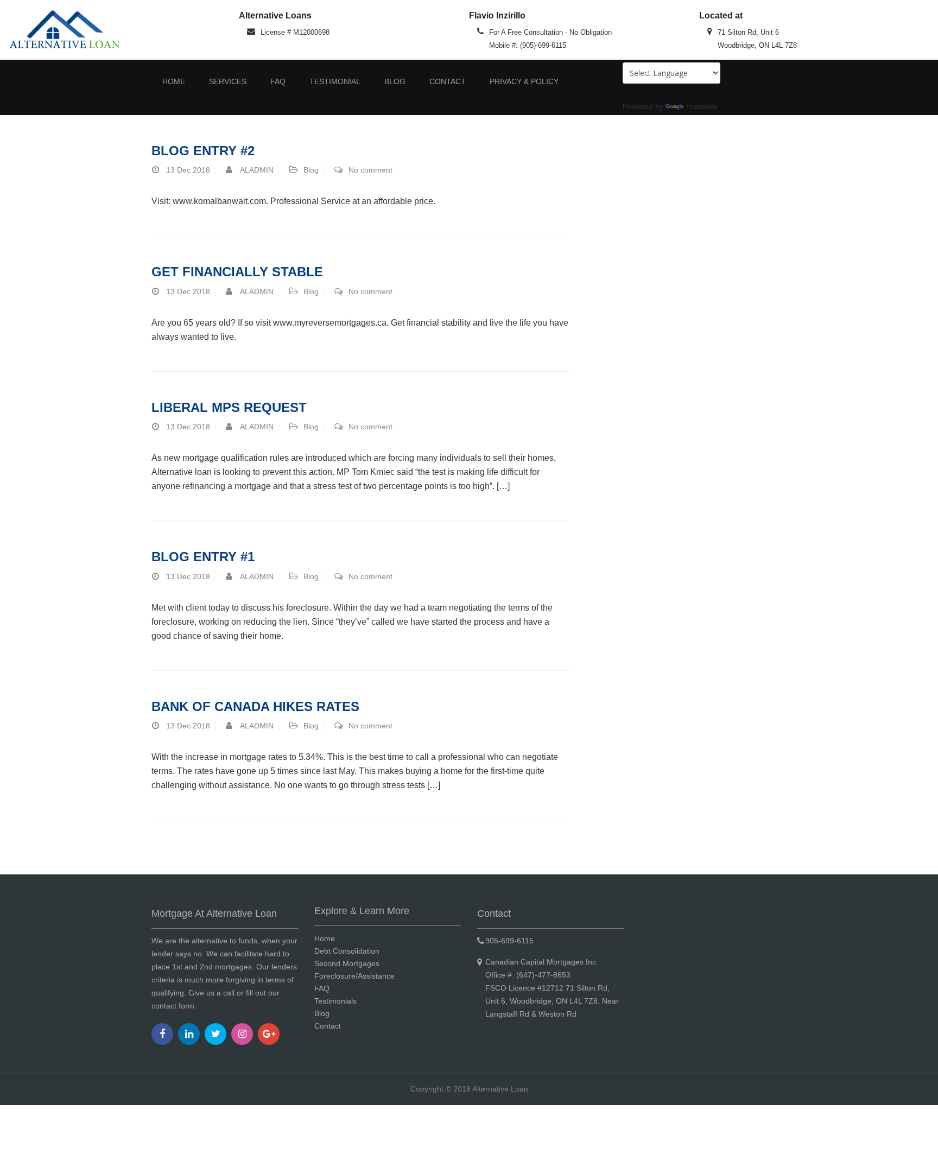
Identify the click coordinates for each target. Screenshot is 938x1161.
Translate (702, 106)
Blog (394, 81)
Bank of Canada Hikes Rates (255, 706)
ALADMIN (257, 170)
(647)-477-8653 (542, 974)
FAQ (278, 81)
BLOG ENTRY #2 (203, 150)
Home (173, 81)
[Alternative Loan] (64, 29)
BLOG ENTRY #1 (203, 556)
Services (227, 81)
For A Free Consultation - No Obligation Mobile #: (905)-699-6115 (550, 38)
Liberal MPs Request (229, 407)
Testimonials (335, 1001)
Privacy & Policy (524, 81)
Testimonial (334, 81)
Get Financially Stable (237, 271)
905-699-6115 (509, 940)
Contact (447, 81)
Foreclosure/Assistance (354, 976)
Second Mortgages (346, 963)
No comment (370, 170)
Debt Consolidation (346, 951)
